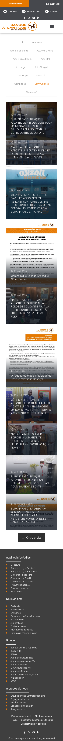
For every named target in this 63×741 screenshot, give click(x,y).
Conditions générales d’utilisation (37, 720)
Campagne (20, 84)
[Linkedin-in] (38, 18)
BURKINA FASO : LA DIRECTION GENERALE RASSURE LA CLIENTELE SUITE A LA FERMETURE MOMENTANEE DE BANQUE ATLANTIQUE (29, 515)
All (22, 42)
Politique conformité (21, 716)
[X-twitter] (29, 18)
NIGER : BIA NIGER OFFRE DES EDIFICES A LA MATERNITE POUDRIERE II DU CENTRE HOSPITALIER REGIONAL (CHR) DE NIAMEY (30, 441)
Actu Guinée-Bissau (22, 59)
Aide (15, 720)
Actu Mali (45, 59)
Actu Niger (21, 67)
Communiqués (41, 84)
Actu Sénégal (41, 67)
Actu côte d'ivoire (45, 50)
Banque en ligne (53, 4)
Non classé (31, 92)
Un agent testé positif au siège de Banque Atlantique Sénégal (31, 377)
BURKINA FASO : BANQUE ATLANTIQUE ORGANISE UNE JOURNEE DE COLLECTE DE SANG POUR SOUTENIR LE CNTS (30, 481)
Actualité (40, 75)
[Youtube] (34, 18)
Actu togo (22, 75)
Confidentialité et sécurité (33, 724)
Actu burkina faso (19, 50)
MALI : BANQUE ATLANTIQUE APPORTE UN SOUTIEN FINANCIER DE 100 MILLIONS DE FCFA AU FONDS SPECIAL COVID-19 (30, 152)
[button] (52, 26)
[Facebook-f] (25, 18)
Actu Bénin (37, 42)
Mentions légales (43, 716)
